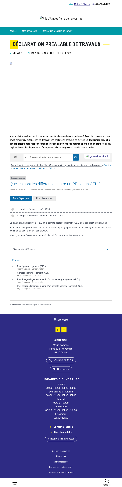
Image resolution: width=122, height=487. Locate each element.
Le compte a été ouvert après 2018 (32, 209)
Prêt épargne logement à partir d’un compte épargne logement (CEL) (50, 286)
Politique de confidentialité (61, 467)
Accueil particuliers (20, 165)
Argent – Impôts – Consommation (48, 165)
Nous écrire (63, 369)
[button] (107, 482)
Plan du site (61, 456)
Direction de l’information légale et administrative (31, 305)
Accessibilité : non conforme (61, 472)
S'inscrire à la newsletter (61, 438)
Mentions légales (61, 461)
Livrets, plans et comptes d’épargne (84, 165)
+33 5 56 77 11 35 (63, 360)
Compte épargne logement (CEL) (33, 273)
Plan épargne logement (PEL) (31, 266)
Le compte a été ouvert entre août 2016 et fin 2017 (39, 215)
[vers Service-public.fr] (97, 156)
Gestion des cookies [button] (61, 451)
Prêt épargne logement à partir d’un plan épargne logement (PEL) (48, 279)
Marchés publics (63, 432)
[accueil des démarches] (15, 156)
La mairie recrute (63, 426)
